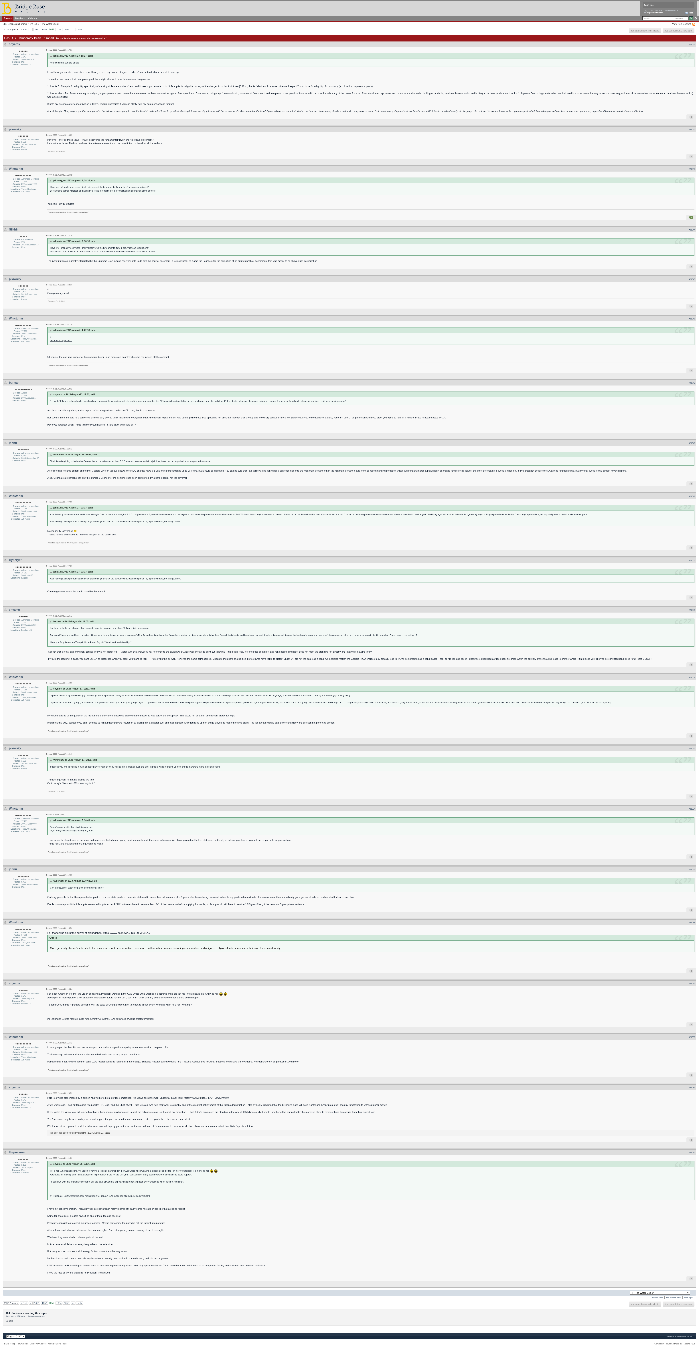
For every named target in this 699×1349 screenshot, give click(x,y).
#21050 (692, 560)
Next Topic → (689, 1298)
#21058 (692, 1037)
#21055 (692, 869)
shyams (14, 44)
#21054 (692, 809)
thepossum (17, 1152)
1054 (59, 29)
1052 (44, 29)
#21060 (692, 1152)
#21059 (692, 1087)
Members (20, 18)
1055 (66, 29)
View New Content (681, 24)
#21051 (692, 610)
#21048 (692, 443)
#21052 (692, 677)
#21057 (692, 983)
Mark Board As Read (57, 1344)
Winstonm (16, 168)
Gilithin (14, 229)
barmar (14, 382)
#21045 (692, 279)
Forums (8, 18)
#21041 (692, 44)
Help (690, 13)
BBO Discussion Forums (15, 24)
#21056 (692, 922)
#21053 (692, 748)
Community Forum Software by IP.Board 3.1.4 (674, 1344)
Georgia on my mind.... (59, 293)
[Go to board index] (25, 8)
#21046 (692, 319)
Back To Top (9, 1344)
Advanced (696, 18)
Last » (79, 29)
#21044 (692, 230)
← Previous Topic (656, 1298)
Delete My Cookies (38, 1344)
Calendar (32, 18)
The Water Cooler (50, 24)
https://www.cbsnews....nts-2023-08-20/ (126, 932)
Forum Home (22, 1344)
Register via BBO (655, 12)
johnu (13, 442)
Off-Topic (34, 24)
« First (24, 29)
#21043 (692, 169)
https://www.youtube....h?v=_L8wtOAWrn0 (206, 1097)
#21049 (692, 496)
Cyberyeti (15, 560)
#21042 (692, 129)
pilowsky (15, 129)
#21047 (692, 383)
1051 (36, 29)
